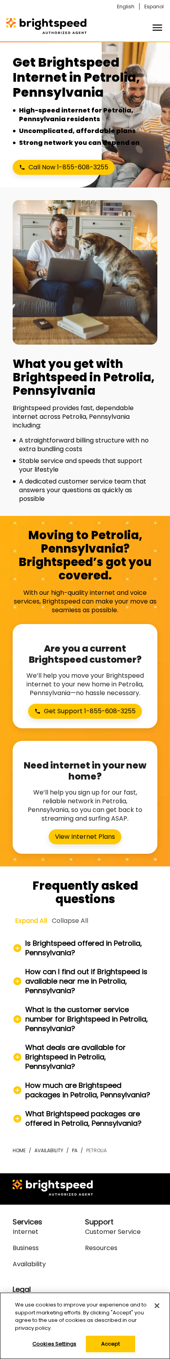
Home (19, 1150)
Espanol (154, 6)
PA (74, 1150)
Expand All (31, 920)
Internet (25, 1231)
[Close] (157, 1305)
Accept (110, 1344)
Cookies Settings (54, 1344)
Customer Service (113, 1231)
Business (26, 1247)
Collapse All (70, 920)
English (125, 6)
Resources (101, 1247)
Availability (48, 1150)
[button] (85, 948)
